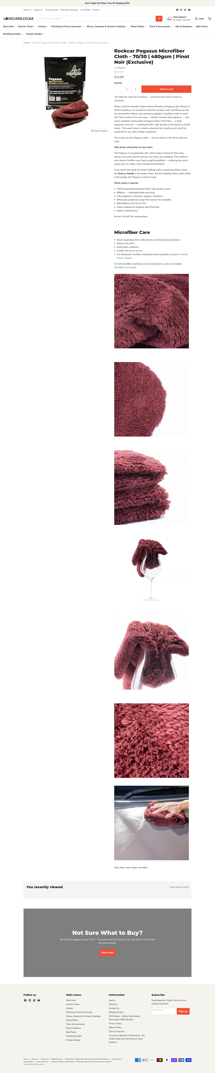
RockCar (121, 67)
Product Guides (34, 33)
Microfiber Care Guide (125, 267)
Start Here (8, 26)
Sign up (183, 1011)
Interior (42, 26)
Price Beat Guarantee (69, 10)
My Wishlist (85, 10)
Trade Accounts (51, 10)
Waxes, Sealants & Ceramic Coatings (106, 26)
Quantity (118, 83)
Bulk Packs (202, 26)
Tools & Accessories (160, 26)
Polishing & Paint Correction (66, 26)
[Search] (159, 18)
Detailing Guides (12, 33)
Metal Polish (138, 26)
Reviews (96, 10)
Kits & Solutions (184, 26)
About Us (27, 10)
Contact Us (38, 10)
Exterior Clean (26, 26)
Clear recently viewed (179, 887)
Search (112, 1000)
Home (27, 42)
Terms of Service (116, 1031)
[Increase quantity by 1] (135, 89)
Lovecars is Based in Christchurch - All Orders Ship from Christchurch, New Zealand (127, 1039)
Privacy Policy (115, 1023)
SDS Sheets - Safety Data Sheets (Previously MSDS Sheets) (87, 1059)
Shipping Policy (116, 1012)
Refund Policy (115, 1027)
